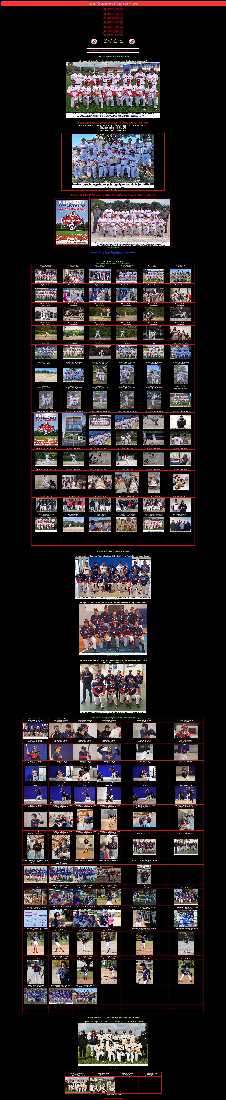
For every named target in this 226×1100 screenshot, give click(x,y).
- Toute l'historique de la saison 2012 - (113, 19)
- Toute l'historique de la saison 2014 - (113, 22)
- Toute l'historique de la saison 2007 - (113, 13)
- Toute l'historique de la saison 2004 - (113, 9)
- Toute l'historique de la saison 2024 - (113, 35)
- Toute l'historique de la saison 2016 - (113, 25)
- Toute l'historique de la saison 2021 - (113, 31)
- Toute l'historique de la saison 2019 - (113, 29)
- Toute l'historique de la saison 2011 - (113, 18)
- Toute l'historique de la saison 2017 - (113, 26)
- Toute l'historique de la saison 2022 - (113, 32)
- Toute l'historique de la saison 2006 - (113, 12)
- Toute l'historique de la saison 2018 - (113, 27)
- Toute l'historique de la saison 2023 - (113, 34)
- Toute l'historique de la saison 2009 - (113, 16)
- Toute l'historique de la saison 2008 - (113, 14)
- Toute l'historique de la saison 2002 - (113, 7)
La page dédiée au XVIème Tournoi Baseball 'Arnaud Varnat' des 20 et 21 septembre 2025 (113, 253)
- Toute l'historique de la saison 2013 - (113, 21)
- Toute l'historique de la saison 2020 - (113, 30)
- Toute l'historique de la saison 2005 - (113, 10)
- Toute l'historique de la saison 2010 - (113, 17)
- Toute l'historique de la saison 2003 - (113, 8)
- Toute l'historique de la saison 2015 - (113, 23)
